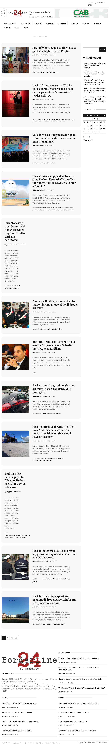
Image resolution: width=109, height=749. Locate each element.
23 (97, 129)
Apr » (90, 140)
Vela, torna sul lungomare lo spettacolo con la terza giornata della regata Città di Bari (55, 138)
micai (17, 538)
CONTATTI (28, 743)
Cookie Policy (38, 743)
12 (84, 125)
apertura (40, 458)
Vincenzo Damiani (11, 491)
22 (94, 129)
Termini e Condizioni (52, 743)
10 (101, 122)
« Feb (85, 140)
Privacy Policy (17, 743)
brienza (12, 535)
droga (61, 329)
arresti (47, 329)
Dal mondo (61, 23)
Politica (43, 352)
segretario (51, 72)
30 (97, 132)
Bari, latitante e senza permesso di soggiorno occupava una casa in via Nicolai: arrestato (54, 554)
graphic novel (64, 207)
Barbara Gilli (41, 119)
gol (12, 538)
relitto (49, 460)
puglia (43, 72)
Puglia (37, 23)
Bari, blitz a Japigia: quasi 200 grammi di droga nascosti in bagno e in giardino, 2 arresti (54, 599)
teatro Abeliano (59, 122)
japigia (64, 624)
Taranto (15, 288)
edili (38, 72)
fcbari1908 (20, 535)
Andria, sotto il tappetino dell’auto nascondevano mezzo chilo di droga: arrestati (55, 304)
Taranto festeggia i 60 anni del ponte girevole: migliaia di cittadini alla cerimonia (15, 231)
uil (57, 72)
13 (87, 125)
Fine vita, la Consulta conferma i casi (73, 712)
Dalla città (24, 23)
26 (84, 132)
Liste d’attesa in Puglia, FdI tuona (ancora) (19, 703)
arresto (52, 579)
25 (104, 129)
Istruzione (97, 23)
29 (94, 132)
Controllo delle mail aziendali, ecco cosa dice (77, 731)
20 (87, 129)
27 (87, 132)
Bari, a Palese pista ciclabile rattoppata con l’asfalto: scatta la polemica (94, 65)
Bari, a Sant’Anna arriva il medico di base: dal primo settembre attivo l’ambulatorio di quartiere (94, 90)
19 (84, 129)
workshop (70, 210)
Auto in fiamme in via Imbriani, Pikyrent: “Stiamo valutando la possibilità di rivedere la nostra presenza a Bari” (95, 100)
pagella (23, 538)
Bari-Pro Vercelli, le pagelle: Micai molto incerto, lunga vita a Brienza (15, 480)
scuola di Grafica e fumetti (56, 210)
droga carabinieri (54, 624)
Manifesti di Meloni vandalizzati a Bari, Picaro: (20, 721)
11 (104, 122)
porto (42, 460)
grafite (54, 207)
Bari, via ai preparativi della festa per (17, 712)
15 (94, 125)
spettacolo (48, 122)
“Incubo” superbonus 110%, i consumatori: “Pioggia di (80, 679)
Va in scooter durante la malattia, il (72, 721)
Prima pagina (9, 23)
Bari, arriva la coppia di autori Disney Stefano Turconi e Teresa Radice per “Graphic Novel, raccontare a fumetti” (55, 181)
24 (101, 129)
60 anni (11, 286)
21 (91, 129)
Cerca (102, 49)
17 (101, 125)
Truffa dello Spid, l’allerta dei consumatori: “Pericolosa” (81, 688)
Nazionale (49, 23)
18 (104, 125)
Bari (18, 491)
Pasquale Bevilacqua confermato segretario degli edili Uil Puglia (55, 49)
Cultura (73, 23)
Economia (85, 23)
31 (101, 132)
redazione (36, 55)
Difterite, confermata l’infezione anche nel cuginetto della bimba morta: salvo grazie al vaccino (94, 82)
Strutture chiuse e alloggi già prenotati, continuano (79, 658)
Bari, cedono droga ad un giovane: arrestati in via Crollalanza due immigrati (54, 389)
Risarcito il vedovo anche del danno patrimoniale (78, 703)
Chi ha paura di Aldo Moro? (61, 119)
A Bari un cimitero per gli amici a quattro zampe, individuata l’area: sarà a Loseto (94, 74)
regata (53, 163)
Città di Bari (45, 163)
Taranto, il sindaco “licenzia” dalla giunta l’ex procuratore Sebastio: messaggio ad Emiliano (54, 345)
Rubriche (7, 28)
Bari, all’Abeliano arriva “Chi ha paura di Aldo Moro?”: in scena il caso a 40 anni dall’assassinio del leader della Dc (53, 90)
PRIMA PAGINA (6, 743)
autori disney (41, 207)
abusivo (45, 579)
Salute (17, 28)
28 (91, 132)
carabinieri (53, 329)
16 (97, 125)
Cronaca (43, 441)
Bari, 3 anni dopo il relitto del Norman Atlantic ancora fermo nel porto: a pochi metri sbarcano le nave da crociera (54, 432)
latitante (62, 579)
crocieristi (53, 458)
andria (41, 329)
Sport (26, 28)
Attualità (15, 244)
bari (48, 119)
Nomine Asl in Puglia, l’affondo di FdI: (17, 731)
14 (91, 125)
